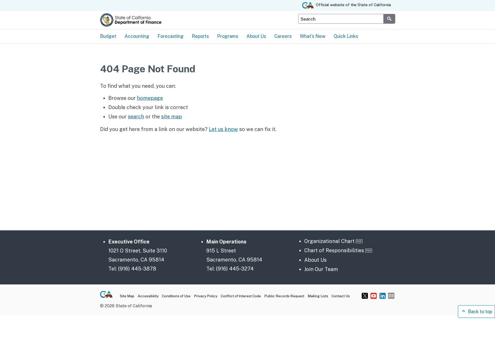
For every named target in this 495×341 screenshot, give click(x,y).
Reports (200, 36)
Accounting (137, 36)
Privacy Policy (205, 296)
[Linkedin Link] (382, 295)
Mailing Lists (318, 296)
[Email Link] (391, 295)
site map (171, 116)
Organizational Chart (329, 241)
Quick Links (346, 36)
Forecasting (171, 36)
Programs (227, 36)
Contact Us (341, 296)
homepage (150, 98)
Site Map (127, 296)
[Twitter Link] (365, 295)
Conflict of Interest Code (241, 296)
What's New (312, 36)
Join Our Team (321, 269)
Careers (283, 36)
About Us (256, 36)
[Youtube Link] (373, 295)
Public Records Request (284, 296)
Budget (108, 36)
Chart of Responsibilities (334, 250)
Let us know (223, 129)
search (136, 116)
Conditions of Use (176, 296)
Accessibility (148, 296)
